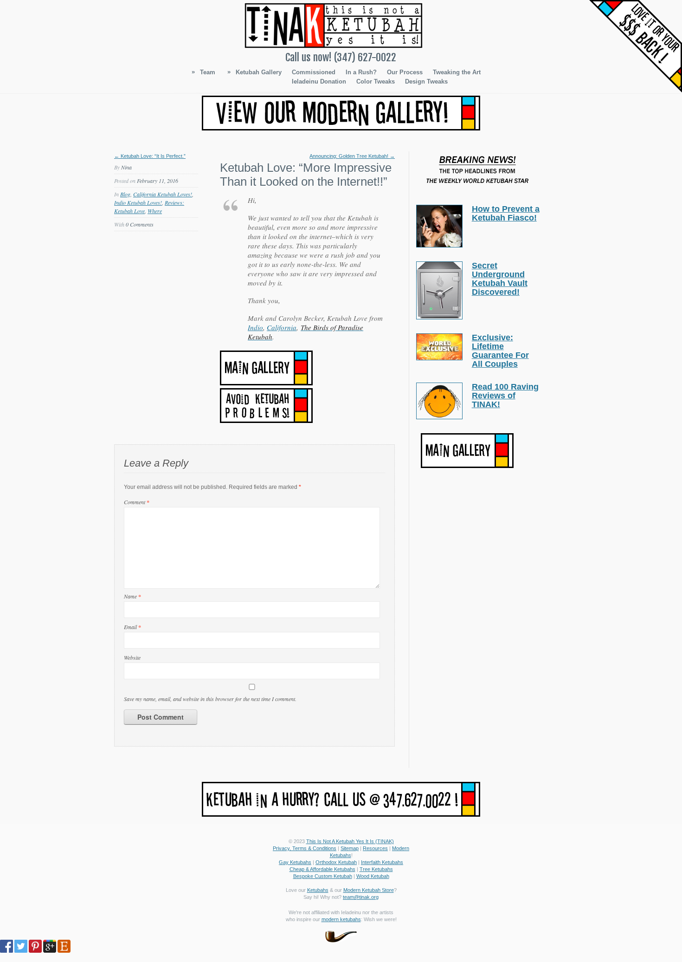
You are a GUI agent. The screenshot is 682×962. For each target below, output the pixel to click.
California (281, 327)
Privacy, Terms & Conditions (304, 848)
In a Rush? (361, 72)
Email (132, 626)
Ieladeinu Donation (319, 81)
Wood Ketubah (372, 876)
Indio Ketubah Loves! (138, 202)
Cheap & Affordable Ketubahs (322, 869)
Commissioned (313, 72)
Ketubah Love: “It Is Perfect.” (150, 156)
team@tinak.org (361, 897)
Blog (125, 194)
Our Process (405, 72)
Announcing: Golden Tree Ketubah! (352, 156)
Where (155, 210)
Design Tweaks (426, 81)
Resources (375, 848)
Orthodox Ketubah (336, 862)
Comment (136, 502)
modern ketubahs (341, 919)
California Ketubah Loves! (162, 194)
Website (132, 657)
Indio (255, 327)
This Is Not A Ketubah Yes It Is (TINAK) (350, 841)
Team (203, 72)
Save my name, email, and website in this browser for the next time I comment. (210, 698)
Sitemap (350, 848)
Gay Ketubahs (295, 862)
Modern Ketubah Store (368, 890)
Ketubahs (317, 890)
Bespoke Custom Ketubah (322, 876)
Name (132, 596)
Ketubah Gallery (254, 72)
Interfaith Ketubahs (382, 862)
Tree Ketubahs (376, 869)
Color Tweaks (375, 81)
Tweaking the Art (457, 72)
